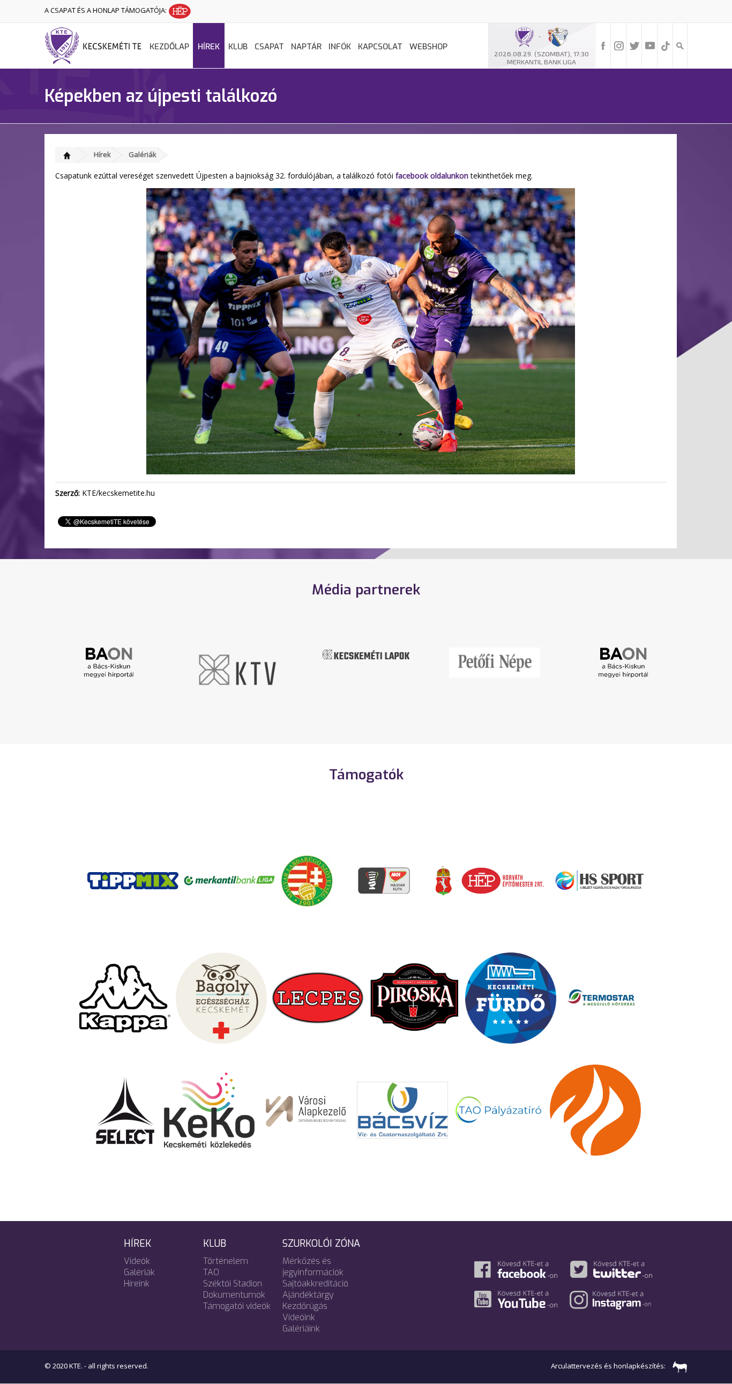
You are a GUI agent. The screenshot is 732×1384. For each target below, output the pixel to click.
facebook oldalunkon (431, 175)
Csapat (269, 46)
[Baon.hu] (108, 661)
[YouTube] (650, 45)
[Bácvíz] (402, 1109)
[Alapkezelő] (306, 1109)
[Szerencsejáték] (132, 880)
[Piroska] (414, 997)
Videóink (298, 1317)
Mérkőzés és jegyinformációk (312, 1266)
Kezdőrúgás (304, 1306)
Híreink (137, 1283)
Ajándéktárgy (308, 1294)
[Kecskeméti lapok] (366, 653)
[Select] (125, 1109)
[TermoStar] (607, 997)
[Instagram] (619, 45)
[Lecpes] (317, 997)
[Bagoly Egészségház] (221, 997)
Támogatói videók (237, 1306)
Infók (339, 46)
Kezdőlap (169, 46)
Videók (137, 1261)
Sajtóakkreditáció (315, 1283)
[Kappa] (124, 997)
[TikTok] (665, 45)
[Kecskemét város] (444, 880)
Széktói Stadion (232, 1283)
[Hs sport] (599, 880)
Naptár (306, 46)
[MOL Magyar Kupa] (384, 880)
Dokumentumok (234, 1294)
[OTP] (229, 880)
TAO (211, 1272)
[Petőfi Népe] (494, 661)
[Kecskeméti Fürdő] (510, 997)
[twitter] (634, 45)
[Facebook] (603, 45)
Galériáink (301, 1328)
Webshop (428, 46)
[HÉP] (502, 880)
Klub (238, 46)
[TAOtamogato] (498, 1109)
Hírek (209, 46)
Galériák (142, 154)
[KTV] (237, 669)
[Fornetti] (595, 1109)
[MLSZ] (307, 880)
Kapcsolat (380, 46)
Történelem (225, 1261)
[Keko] (209, 1109)
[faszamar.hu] (677, 1366)
